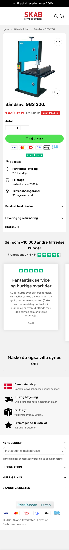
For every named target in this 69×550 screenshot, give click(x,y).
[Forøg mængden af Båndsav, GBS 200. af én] (25, 128)
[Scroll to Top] (62, 531)
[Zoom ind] (56, 92)
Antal (9, 121)
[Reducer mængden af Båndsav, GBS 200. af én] (9, 128)
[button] (56, 16)
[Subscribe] (62, 450)
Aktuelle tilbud (21, 29)
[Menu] (5, 16)
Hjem (6, 29)
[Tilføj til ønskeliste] (58, 42)
